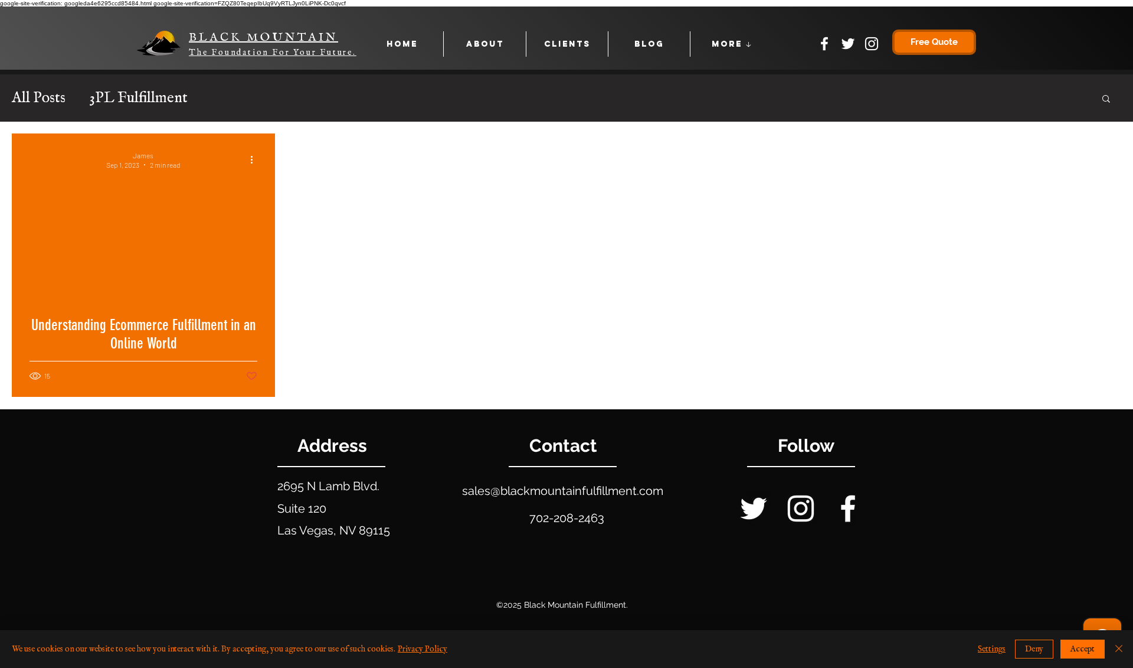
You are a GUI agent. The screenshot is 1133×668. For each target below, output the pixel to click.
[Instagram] (871, 44)
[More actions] (255, 159)
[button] (1106, 99)
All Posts (39, 98)
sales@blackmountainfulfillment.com (562, 491)
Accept (1082, 649)
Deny (1034, 649)
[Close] (1119, 649)
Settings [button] (992, 649)
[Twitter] (848, 44)
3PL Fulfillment (138, 98)
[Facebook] (824, 44)
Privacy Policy (422, 649)
